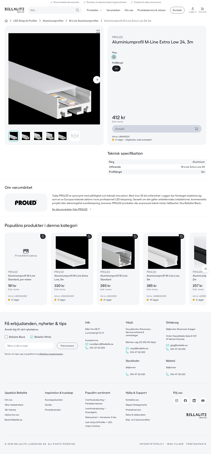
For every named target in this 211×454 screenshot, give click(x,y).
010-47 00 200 (97, 347)
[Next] (97, 79)
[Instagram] (176, 400)
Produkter (92, 10)
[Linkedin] (194, 400)
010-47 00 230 (137, 374)
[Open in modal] (98, 31)
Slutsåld (119, 128)
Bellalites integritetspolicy (51, 354)
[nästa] (205, 269)
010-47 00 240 (178, 349)
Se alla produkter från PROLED (69, 209)
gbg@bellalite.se (179, 345)
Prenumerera (67, 345)
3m (116, 68)
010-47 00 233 (177, 374)
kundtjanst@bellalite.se (101, 344)
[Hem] (6, 20)
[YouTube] (202, 400)
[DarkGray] (114, 57)
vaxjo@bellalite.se (139, 348)
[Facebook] (185, 400)
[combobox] (55, 10)
